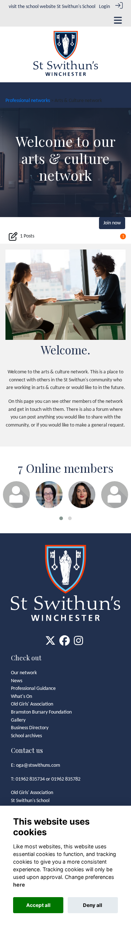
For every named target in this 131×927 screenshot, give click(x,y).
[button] (61, 518)
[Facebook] (64, 643)
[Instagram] (78, 643)
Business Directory (29, 728)
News (16, 681)
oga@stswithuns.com (38, 765)
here (19, 884)
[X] (50, 643)
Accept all (38, 905)
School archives (26, 736)
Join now (112, 223)
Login (104, 6)
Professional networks (27, 100)
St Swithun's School (76, 6)
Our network (24, 673)
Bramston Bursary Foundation (41, 712)
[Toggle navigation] (118, 20)
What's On (21, 696)
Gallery (18, 720)
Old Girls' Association (32, 704)
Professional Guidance (33, 688)
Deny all (92, 905)
